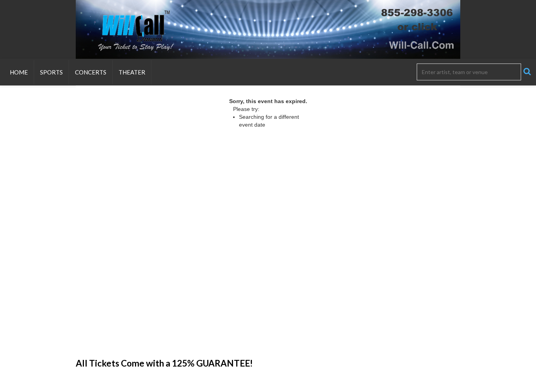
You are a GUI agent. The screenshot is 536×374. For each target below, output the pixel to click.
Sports (51, 72)
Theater (132, 72)
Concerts (90, 72)
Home (19, 72)
